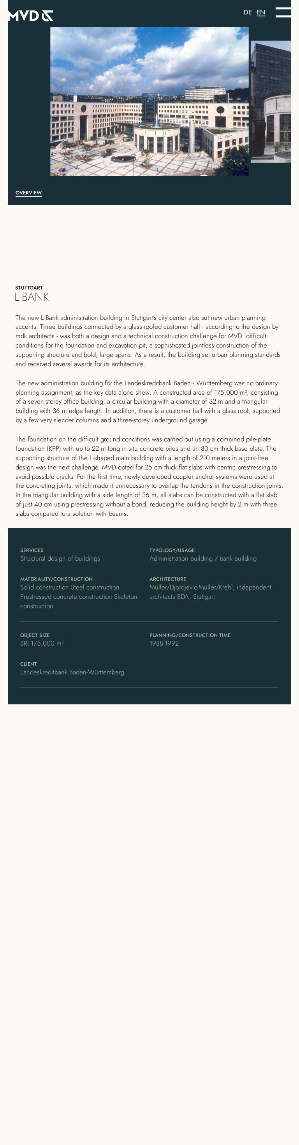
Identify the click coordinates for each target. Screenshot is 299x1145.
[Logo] (79, 14)
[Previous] (69, 101)
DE (248, 12)
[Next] (230, 101)
